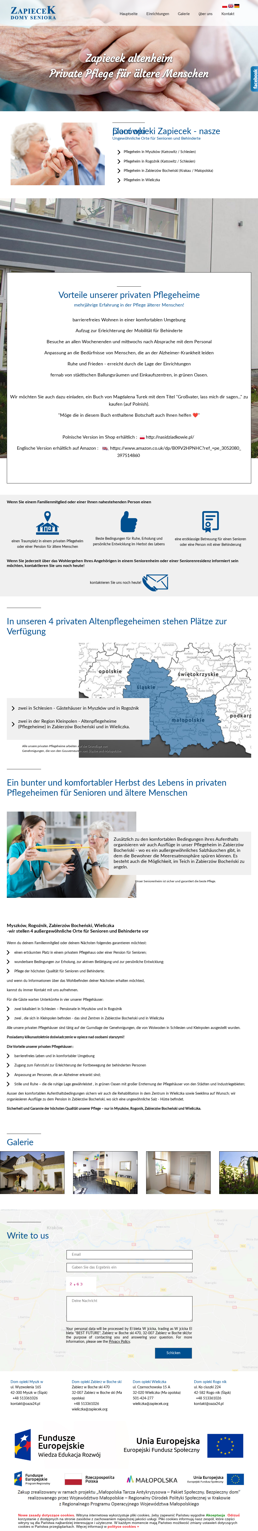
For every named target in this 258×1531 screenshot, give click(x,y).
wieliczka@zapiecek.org (89, 1409)
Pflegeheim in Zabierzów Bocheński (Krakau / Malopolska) (168, 171)
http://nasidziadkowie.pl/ (170, 437)
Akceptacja (215, 1515)
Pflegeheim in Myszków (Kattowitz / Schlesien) (160, 152)
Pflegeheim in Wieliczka (142, 180)
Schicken (173, 1353)
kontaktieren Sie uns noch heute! (116, 583)
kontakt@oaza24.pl (25, 1404)
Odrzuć (234, 1515)
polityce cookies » (123, 1526)
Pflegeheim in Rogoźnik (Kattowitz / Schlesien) (159, 161)
